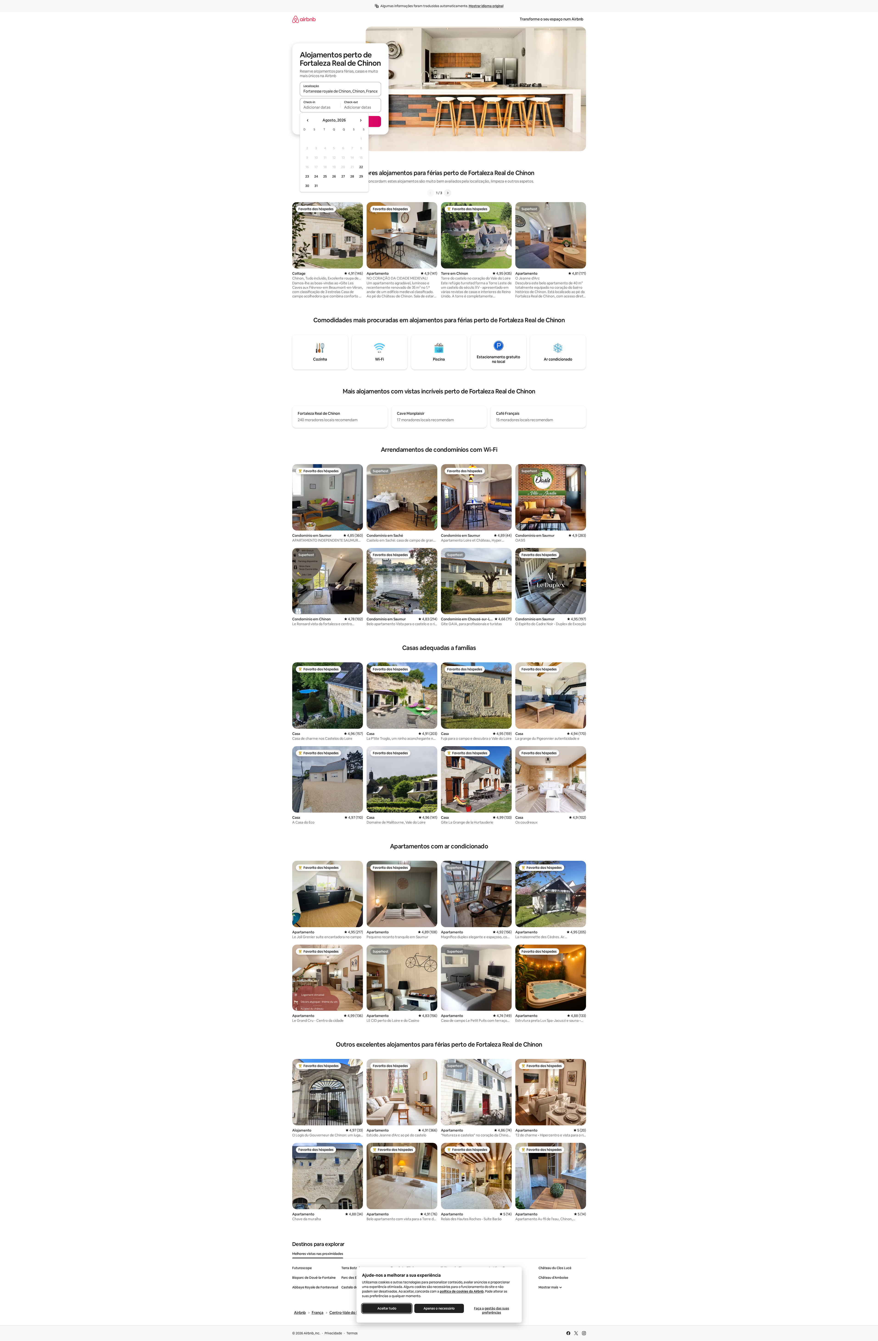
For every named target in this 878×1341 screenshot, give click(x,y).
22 (361, 167)
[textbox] (320, 107)
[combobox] (340, 91)
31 (316, 186)
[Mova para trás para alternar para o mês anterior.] (307, 120)
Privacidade (333, 1333)
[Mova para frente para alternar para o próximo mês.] (360, 120)
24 (316, 176)
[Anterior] (430, 193)
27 (343, 176)
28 (352, 176)
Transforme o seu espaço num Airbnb (551, 19)
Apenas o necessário (439, 1308)
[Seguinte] (447, 193)
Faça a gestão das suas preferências (491, 1310)
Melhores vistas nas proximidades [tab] (317, 1254)
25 (325, 176)
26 (334, 176)
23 (307, 176)
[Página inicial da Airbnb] (304, 19)
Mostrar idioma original (486, 6)
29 (361, 176)
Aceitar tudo (386, 1308)
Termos (352, 1333)
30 (307, 186)
